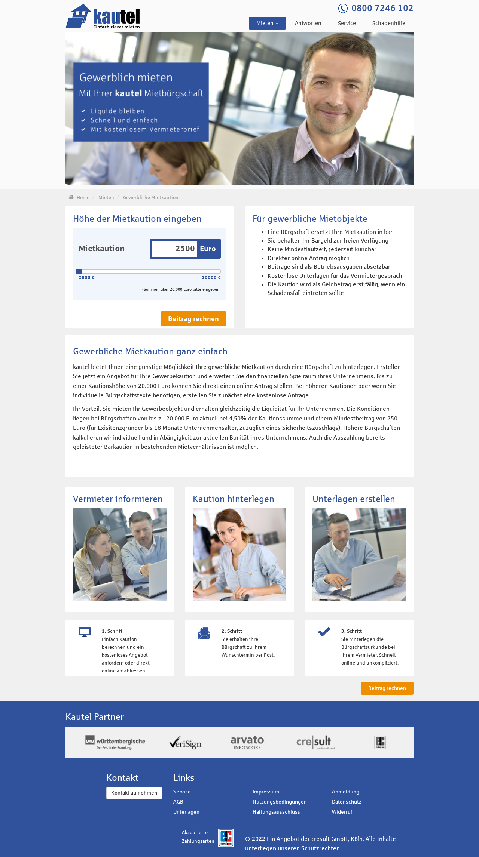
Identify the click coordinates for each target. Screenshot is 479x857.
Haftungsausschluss (276, 812)
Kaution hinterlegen (233, 499)
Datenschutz (346, 802)
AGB (178, 802)
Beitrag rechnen (193, 319)
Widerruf (342, 812)
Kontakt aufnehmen (134, 793)
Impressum (266, 792)
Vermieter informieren (118, 499)
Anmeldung (345, 792)
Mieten (265, 23)
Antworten (308, 23)
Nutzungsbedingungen (280, 802)
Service (347, 23)
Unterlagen (186, 812)
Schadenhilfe (388, 23)
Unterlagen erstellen (353, 499)
